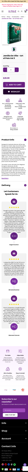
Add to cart (15, 84)
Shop (8, 17)
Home (3, 17)
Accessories (15, 17)
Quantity (6, 66)
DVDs (22, 17)
